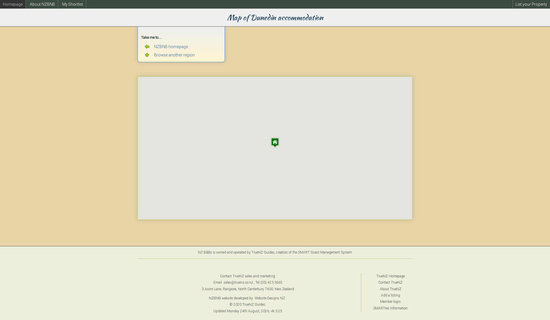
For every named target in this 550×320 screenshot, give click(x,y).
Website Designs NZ (270, 298)
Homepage (13, 4)
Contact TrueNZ (390, 282)
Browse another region (174, 55)
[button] (275, 142)
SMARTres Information (390, 308)
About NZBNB (42, 4)
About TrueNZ (390, 289)
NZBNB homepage (171, 46)
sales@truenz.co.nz (238, 282)
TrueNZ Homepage (390, 276)
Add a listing (390, 295)
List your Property (531, 4)
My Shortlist (72, 4)
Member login (390, 302)
